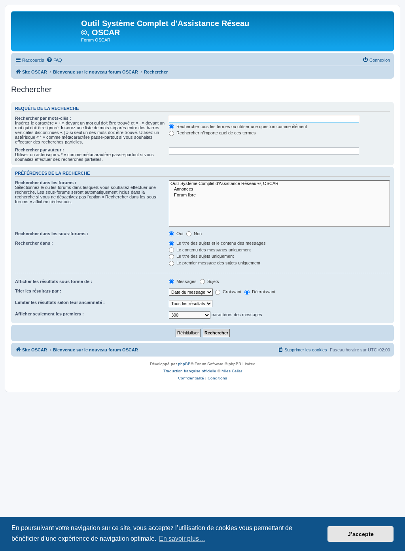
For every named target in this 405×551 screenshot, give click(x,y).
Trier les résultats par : (38, 291)
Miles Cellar (231, 371)
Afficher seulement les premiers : (49, 313)
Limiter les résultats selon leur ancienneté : (60, 302)
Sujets (212, 281)
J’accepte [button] (361, 534)
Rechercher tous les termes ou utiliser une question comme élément (241, 126)
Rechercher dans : (34, 243)
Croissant (231, 291)
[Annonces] (279, 189)
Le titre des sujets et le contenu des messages (220, 243)
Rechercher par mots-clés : (43, 118)
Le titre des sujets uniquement (204, 256)
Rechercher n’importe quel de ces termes (215, 132)
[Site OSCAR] (47, 25)
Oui (179, 233)
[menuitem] (54, 60)
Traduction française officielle (189, 371)
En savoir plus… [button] (182, 538)
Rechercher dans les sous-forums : (51, 233)
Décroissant (263, 291)
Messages (186, 281)
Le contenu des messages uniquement (213, 249)
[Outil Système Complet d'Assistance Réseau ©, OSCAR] (279, 184)
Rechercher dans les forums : (45, 182)
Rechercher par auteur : (39, 149)
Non (197, 233)
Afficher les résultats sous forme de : (53, 281)
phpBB (184, 364)
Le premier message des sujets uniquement (217, 262)
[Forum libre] (279, 195)
